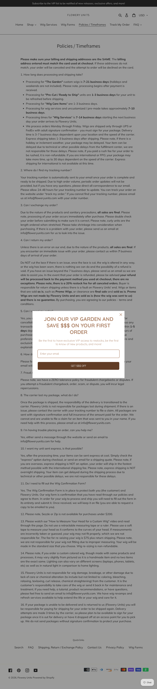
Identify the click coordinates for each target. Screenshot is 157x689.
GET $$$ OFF (78, 365)
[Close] (120, 314)
